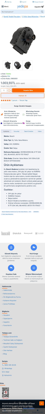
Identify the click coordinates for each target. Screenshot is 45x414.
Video (40, 131)
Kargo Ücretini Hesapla (22, 106)
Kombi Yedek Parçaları (12, 17)
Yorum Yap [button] (23, 100)
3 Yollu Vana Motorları (30, 17)
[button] (28, 90)
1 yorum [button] (14, 100)
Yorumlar (16, 131)
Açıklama (6, 131)
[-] (9, 91)
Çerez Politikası (28, 408)
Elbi (8, 76)
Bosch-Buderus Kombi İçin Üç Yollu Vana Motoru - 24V (16, 211)
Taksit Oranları (28, 131)
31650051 (36, 211)
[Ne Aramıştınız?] (42, 12)
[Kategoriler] (2, 6)
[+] (9, 89)
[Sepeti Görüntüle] (42, 6)
